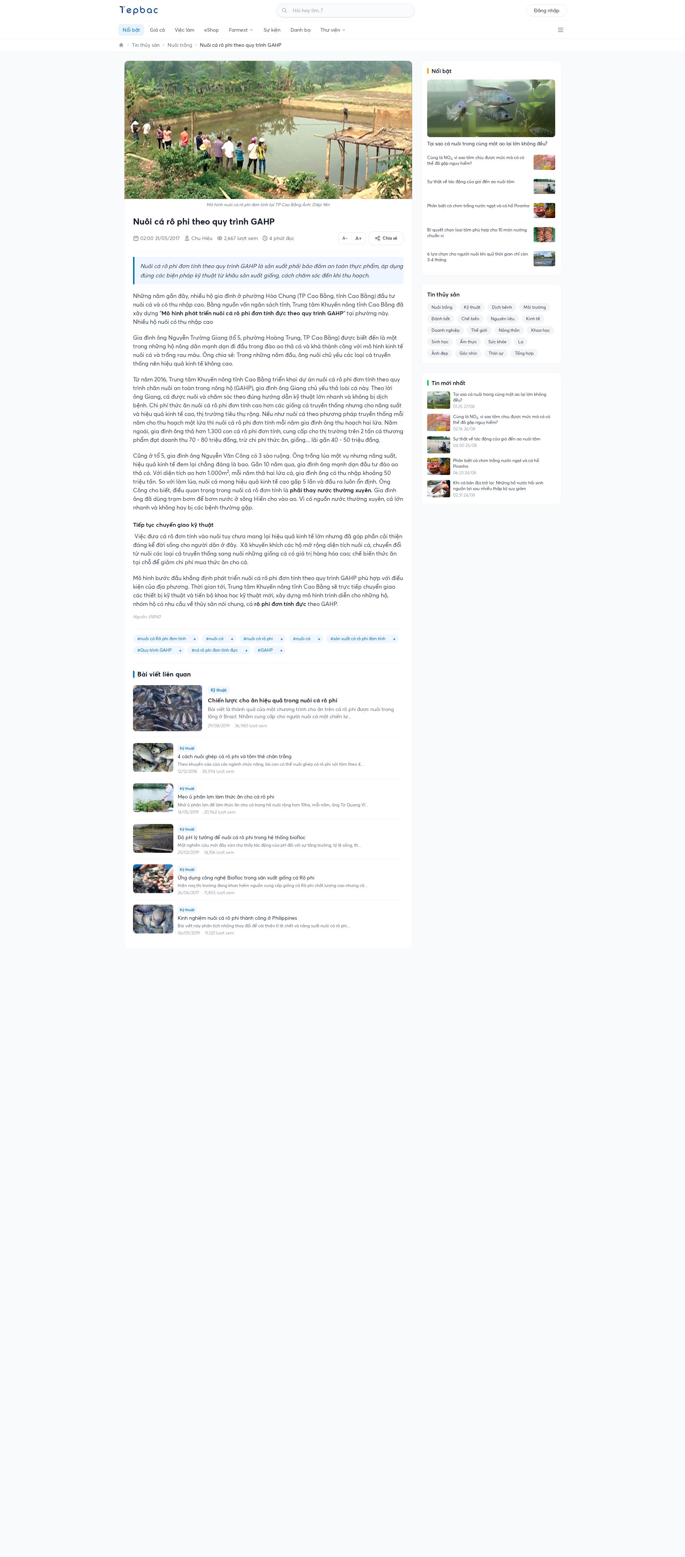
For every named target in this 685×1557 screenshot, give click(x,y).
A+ (358, 238)
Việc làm (184, 30)
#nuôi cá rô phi (258, 638)
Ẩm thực (468, 341)
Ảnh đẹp (439, 353)
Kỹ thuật (472, 307)
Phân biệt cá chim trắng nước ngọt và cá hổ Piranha (478, 205)
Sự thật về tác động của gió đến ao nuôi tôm (471, 181)
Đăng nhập (547, 10)
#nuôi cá (301, 638)
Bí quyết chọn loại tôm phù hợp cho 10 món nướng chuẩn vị (477, 232)
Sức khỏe (497, 341)
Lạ (520, 341)
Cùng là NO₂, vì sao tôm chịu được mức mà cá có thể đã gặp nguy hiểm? (475, 160)
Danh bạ (300, 30)
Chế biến (470, 318)
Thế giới (479, 330)
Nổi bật (131, 30)
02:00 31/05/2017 (160, 238)
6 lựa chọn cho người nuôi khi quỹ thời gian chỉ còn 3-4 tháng (477, 256)
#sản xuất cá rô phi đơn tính (357, 638)
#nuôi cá (214, 638)
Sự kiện (272, 30)
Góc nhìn (468, 353)
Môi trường (535, 307)
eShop (211, 30)
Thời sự (496, 353)
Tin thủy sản (146, 45)
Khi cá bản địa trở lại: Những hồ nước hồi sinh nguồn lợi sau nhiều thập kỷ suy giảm (498, 485)
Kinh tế (533, 318)
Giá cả (157, 30)
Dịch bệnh (502, 307)
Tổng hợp (524, 353)
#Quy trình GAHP (154, 650)
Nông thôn (509, 330)
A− (345, 238)
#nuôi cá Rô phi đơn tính (161, 638)
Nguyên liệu (503, 318)
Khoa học (540, 330)
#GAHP (265, 650)
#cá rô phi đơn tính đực (215, 650)
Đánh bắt (440, 318)
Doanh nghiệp (445, 330)
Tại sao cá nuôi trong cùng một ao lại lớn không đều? (499, 397)
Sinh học (439, 341)
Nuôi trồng (180, 45)
